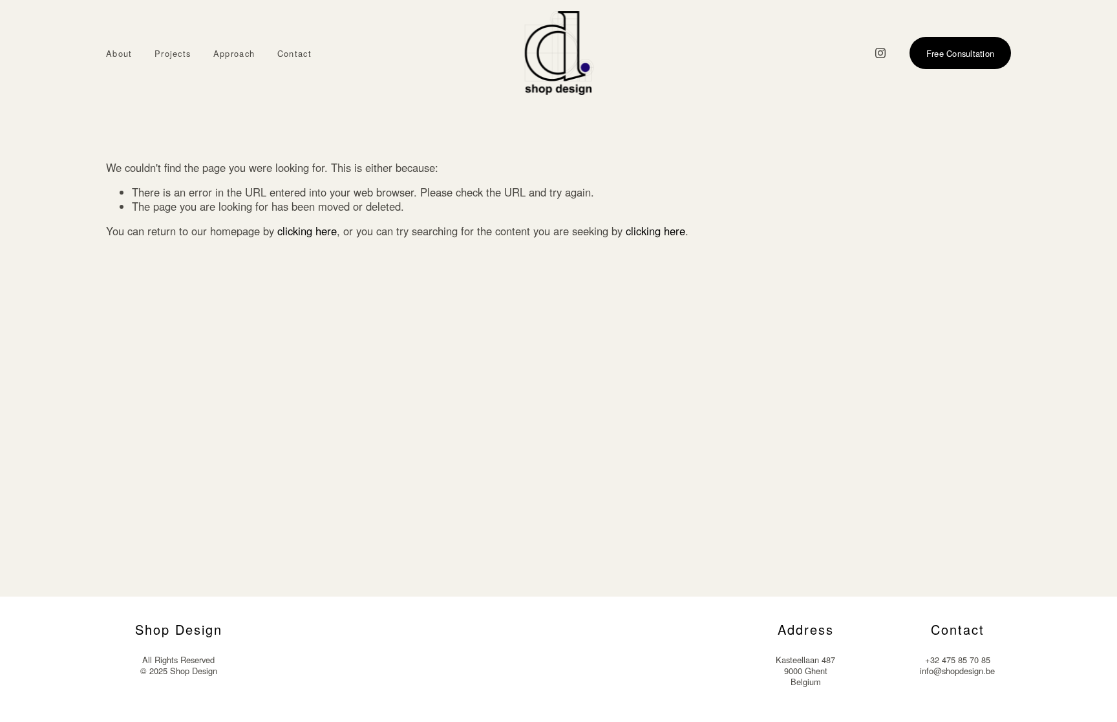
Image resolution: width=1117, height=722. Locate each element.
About (119, 54)
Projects (172, 54)
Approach (234, 54)
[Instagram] (880, 53)
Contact (294, 54)
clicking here (307, 231)
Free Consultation (960, 53)
